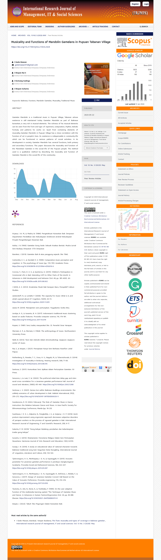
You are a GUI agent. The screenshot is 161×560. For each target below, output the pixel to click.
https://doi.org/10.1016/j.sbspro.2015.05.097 (30, 468)
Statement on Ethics (125, 169)
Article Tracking (100, 26)
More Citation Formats (94, 148)
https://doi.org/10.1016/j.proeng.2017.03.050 (30, 483)
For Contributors (124, 143)
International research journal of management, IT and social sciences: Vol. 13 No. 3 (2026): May (55, 523)
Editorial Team (35, 26)
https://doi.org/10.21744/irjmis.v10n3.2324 (30, 47)
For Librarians (123, 249)
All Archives (122, 118)
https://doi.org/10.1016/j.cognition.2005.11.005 (31, 302)
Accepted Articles (124, 123)
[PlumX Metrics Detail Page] (15, 213)
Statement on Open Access (128, 190)
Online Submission (125, 148)
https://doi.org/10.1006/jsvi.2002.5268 (58, 384)
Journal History (94, 349)
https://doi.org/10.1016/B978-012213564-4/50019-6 (33, 266)
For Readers (122, 239)
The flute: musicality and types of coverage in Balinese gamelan (78, 521)
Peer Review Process (126, 179)
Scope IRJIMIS (123, 138)
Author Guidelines (66, 26)
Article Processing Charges (128, 200)
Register (135, 4)
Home (13, 35)
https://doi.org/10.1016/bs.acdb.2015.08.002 (30, 281)
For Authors (122, 244)
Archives (83, 26)
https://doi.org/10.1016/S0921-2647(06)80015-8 (38, 498)
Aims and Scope (17, 26)
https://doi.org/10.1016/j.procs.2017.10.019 (29, 320)
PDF (97, 100)
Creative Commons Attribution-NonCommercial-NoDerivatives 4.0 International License (96, 219)
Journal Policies (124, 174)
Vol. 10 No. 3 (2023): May (36, 35)
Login (146, 4)
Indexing (49, 26)
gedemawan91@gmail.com (26, 65)
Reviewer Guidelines (125, 184)
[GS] (134, 55)
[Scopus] (134, 42)
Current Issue (123, 112)
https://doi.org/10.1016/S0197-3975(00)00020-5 (39, 396)
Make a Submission (134, 34)
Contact (116, 26)
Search (144, 26)
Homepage (122, 133)
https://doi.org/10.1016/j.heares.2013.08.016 (29, 364)
